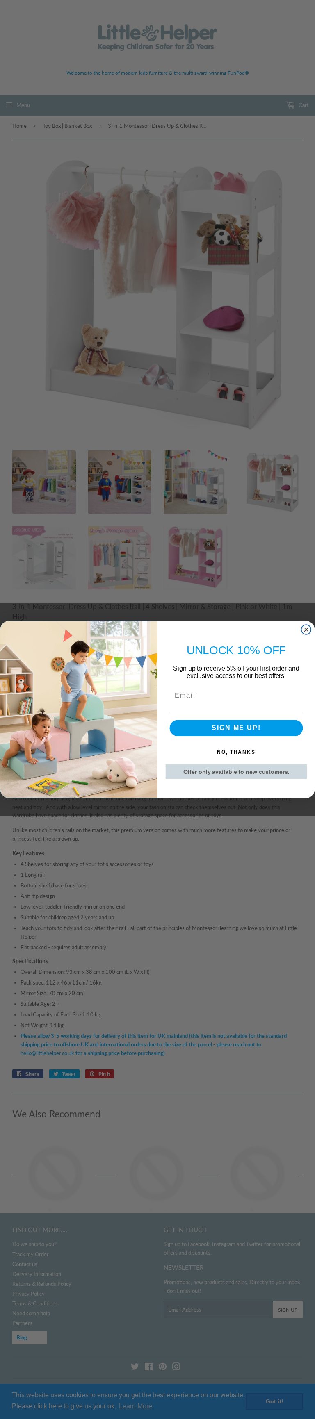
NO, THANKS (236, 752)
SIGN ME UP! (236, 728)
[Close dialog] (306, 629)
